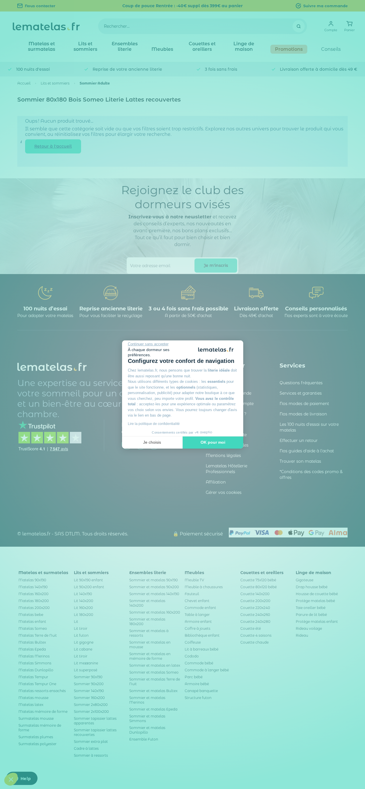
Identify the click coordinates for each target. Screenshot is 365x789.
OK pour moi (213, 442)
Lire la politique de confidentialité (154, 424)
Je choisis (152, 442)
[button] (11, 779)
